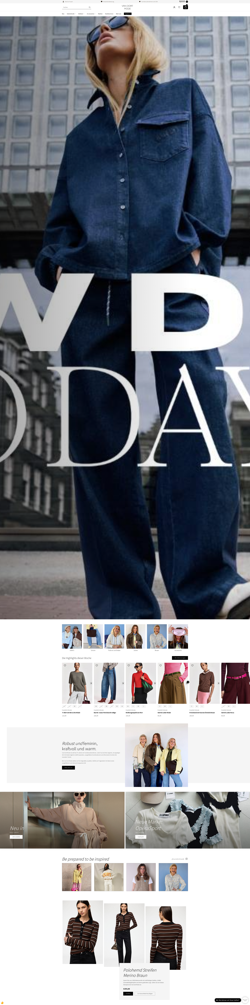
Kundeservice (109, 14)
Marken (100, 14)
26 (96, 706)
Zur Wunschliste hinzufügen (145, 993)
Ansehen (128, 993)
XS (128, 706)
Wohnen (80, 14)
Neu (63, 14)
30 (117, 706)
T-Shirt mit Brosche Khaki (71, 713)
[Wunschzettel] (179, 7)
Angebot (127, 14)
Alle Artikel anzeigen (180, 658)
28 (106, 706)
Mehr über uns (68, 767)
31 (122, 706)
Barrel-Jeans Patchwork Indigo (105, 713)
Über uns (118, 14)
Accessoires (90, 14)
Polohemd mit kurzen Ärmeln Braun (202, 713)
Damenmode (70, 14)
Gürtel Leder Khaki (164, 713)
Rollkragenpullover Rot (134, 713)
